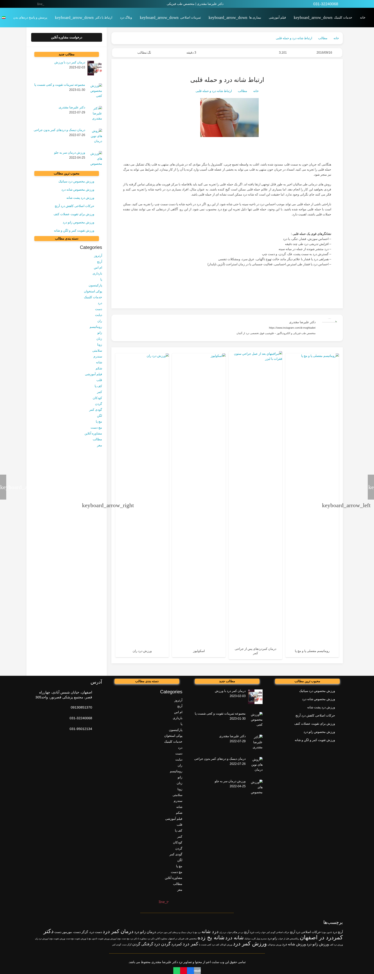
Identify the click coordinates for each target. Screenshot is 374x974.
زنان (99, 338)
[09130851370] (97, 707)
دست (98, 309)
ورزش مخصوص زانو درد (78, 222)
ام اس (98, 267)
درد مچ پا (197, 932)
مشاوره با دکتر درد (138, 938)
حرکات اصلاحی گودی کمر (277, 932)
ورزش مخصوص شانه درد (77, 189)
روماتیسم (96, 327)
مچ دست (96, 427)
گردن (98, 404)
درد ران (222, 932)
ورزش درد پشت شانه (80, 197)
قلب (99, 380)
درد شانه (210, 931)
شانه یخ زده (211, 937)
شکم (99, 368)
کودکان (97, 398)
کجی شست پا (205, 944)
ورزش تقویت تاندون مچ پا (98, 938)
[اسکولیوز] (199, 505)
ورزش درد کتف (336, 944)
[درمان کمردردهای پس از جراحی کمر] (255, 505)
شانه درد (234, 937)
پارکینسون (95, 285)
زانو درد (272, 938)
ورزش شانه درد (294, 944)
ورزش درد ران (41, 938)
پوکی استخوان (93, 291)
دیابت (98, 315)
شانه (99, 362)
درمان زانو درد (145, 932)
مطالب (142, 52)
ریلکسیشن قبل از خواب (288, 938)
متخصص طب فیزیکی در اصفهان (182, 938)
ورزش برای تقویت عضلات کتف (74, 214)
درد (100, 303)
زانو (99, 332)
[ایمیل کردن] (197, 970)
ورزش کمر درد (250, 943)
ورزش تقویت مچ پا (57, 938)
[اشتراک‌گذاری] (190, 970)
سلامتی (97, 350)
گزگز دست (126, 944)
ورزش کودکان (226, 944)
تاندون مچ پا (327, 932)
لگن (99, 416)
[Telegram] (48, 3)
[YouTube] (57, 3)
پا (101, 279)
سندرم (98, 356)
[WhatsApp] (73, 3)
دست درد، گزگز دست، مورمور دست (78, 932)
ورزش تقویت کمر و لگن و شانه (74, 230)
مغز (99, 445)
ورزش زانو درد (318, 944)
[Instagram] (65, 3)
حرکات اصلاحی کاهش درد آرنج (74, 206)
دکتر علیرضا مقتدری (302, 322)
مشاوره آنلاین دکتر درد (157, 938)
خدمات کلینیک (93, 297)
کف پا (98, 386)
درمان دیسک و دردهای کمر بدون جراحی (174, 932)
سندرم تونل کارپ (259, 938)
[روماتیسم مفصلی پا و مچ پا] (312, 505)
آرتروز (98, 255)
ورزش (113, 938)
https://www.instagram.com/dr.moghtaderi (292, 327)
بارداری (97, 273)
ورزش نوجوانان (274, 944)
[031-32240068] (97, 718)
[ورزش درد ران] (142, 505)
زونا (99, 344)
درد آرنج (249, 932)
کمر (99, 392)
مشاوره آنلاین (93, 433)
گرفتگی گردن (142, 944)
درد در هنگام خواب (235, 932)
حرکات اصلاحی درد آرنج (305, 932)
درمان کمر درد (118, 931)
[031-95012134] (97, 729)
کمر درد (190, 943)
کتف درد (215, 944)
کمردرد (176, 944)
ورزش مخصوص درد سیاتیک (76, 181)
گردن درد (162, 943)
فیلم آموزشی (93, 374)
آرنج (99, 261)
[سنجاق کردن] (183, 970)
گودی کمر (95, 409)
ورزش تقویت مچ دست (76, 938)
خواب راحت (260, 932)
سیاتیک (247, 938)
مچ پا (99, 421)
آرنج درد (338, 932)
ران (99, 321)
